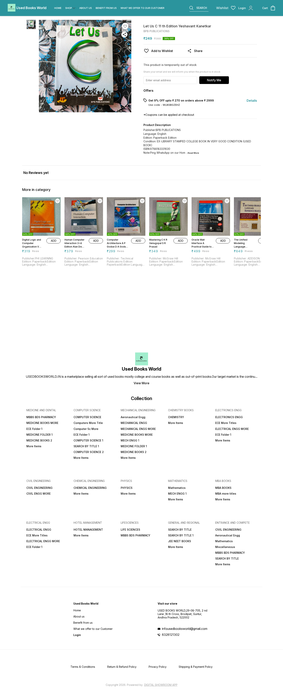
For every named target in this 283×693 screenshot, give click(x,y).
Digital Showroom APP (161, 684)
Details (252, 100)
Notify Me (214, 80)
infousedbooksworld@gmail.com (184, 628)
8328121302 (170, 634)
